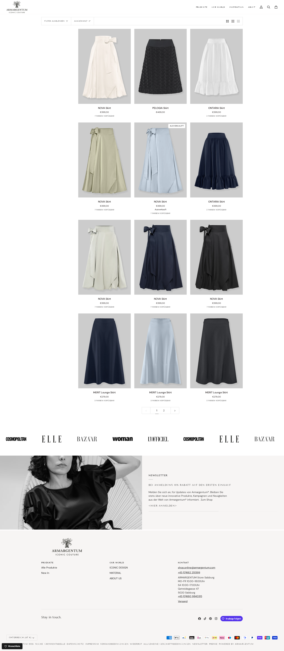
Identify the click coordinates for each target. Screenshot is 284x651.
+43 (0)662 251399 (189, 572)
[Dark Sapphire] (100, 117)
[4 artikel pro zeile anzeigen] (239, 21)
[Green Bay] (104, 210)
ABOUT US (116, 578)
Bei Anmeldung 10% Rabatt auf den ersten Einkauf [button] (190, 485)
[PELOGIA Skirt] (160, 66)
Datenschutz (75, 644)
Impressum (92, 644)
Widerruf (136, 644)
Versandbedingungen (114, 644)
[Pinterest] (210, 618)
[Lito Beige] (104, 308)
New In (45, 573)
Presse (213, 644)
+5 (108, 116)
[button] (201, 7)
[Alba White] (214, 117)
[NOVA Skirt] (104, 66)
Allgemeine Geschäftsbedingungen (167, 644)
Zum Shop (207, 499)
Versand (183, 601)
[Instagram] (216, 618)
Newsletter (200, 644)
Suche (39, 644)
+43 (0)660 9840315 (190, 596)
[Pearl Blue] (160, 214)
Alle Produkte (49, 567)
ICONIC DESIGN (119, 567)
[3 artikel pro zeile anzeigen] (233, 21)
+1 (108, 401)
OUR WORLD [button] (117, 563)
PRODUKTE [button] (47, 563)
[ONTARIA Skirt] (216, 66)
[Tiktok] (205, 618)
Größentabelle (55, 644)
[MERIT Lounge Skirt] (104, 350)
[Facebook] (199, 618)
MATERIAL (115, 573)
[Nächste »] (175, 410)
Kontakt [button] (183, 563)
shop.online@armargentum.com (196, 567)
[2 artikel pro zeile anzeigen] (227, 21)
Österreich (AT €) (20, 637)
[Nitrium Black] (160, 308)
